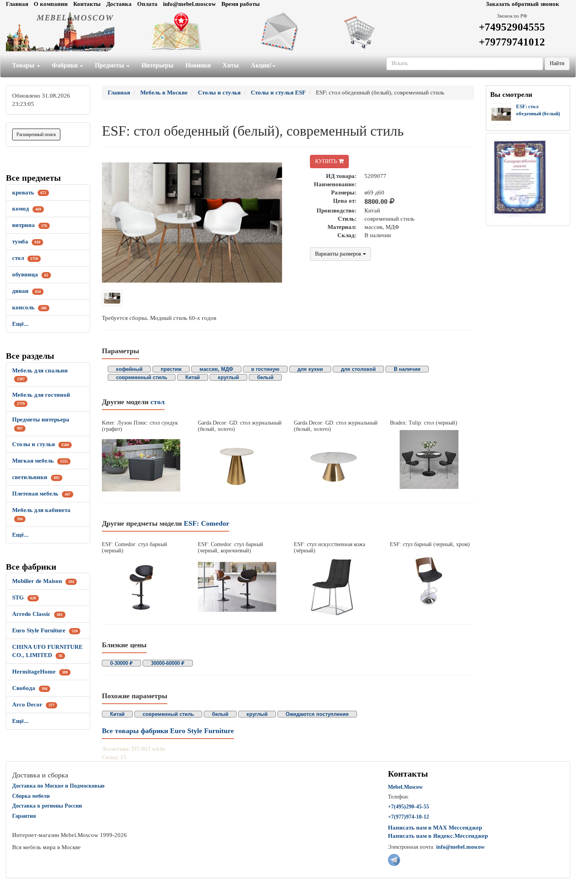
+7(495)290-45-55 (408, 807)
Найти (557, 63)
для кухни (310, 369)
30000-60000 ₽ (168, 663)
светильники (36, 477)
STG (24, 597)
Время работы (240, 4)
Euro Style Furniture (45, 630)
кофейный (129, 369)
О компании (51, 4)
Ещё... (20, 324)
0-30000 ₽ (121, 663)
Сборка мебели (31, 796)
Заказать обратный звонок (522, 4)
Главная (17, 4)
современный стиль (141, 377)
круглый (228, 377)
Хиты (231, 65)
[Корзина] (384, 31)
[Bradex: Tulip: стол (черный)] (432, 459)
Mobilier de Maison (43, 581)
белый (265, 377)
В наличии (407, 369)
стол (25, 258)
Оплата (147, 4)
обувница (30, 274)
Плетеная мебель (41, 493)
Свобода (29, 688)
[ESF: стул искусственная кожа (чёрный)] (336, 586)
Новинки (198, 65)
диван (26, 291)
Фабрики (65, 65)
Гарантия (24, 816)
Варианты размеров (339, 254)
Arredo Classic (37, 614)
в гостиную (265, 369)
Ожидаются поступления (317, 714)
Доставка (119, 4)
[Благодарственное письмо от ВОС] (519, 178)
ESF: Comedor (206, 523)
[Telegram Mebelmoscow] (394, 859)
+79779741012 (512, 42)
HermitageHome (40, 671)
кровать (29, 192)
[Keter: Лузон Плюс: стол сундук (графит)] (144, 465)
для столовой (358, 369)
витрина (29, 225)
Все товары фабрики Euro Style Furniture (168, 731)
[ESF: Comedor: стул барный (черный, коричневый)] (240, 586)
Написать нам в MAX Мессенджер (435, 827)
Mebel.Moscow (405, 787)
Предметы (110, 65)
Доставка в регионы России (47, 806)
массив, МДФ (216, 369)
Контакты (87, 4)
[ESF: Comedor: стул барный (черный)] (144, 586)
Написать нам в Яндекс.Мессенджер (438, 836)
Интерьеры (157, 65)
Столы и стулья (40, 444)
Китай (192, 377)
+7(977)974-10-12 (408, 817)
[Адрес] (192, 31)
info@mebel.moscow (189, 4)
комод (26, 208)
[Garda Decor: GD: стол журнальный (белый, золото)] (240, 465)
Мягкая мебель (40, 461)
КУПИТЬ (327, 161)
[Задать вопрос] (288, 31)
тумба (26, 241)
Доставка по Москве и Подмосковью (58, 786)
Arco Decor (33, 704)
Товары (24, 65)
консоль (29, 307)
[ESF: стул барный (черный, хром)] (432, 581)
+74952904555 (512, 27)
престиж (171, 369)
